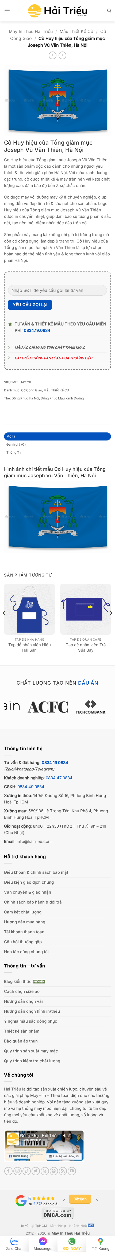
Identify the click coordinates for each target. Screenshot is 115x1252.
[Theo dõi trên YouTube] (72, 1171)
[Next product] (52, 55)
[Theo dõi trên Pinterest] (54, 1171)
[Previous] (4, 623)
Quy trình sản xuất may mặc (31, 1050)
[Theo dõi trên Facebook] (8, 1171)
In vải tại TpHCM (34, 1226)
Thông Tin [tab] (14, 452)
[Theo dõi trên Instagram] (17, 1171)
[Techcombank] (57, 707)
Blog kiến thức (18, 981)
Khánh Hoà (78, 1226)
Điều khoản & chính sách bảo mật (36, 872)
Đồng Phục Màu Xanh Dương (62, 398)
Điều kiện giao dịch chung (29, 882)
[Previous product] (62, 55)
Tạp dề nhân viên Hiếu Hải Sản (29, 647)
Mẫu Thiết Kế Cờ (76, 31)
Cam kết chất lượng (22, 912)
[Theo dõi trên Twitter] (36, 1171)
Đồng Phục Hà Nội (25, 398)
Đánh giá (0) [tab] (16, 444)
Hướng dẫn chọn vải (23, 1001)
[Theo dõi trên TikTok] (26, 1171)
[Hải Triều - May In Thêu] (57, 10)
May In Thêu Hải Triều (31, 31)
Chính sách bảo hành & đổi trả (33, 902)
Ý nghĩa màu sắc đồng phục (30, 1021)
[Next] (111, 623)
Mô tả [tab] (10, 436)
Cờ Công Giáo (31, 390)
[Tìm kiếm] (109, 11)
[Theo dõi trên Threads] (45, 1171)
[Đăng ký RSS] (63, 1171)
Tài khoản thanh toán (24, 931)
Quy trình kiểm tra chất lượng (32, 1060)
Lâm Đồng (58, 1226)
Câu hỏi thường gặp (23, 941)
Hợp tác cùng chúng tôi (26, 951)
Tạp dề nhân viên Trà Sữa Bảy (86, 647)
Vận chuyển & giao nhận (27, 892)
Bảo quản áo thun (21, 1041)
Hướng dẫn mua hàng (24, 921)
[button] (7, 10)
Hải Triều (12, 1089)
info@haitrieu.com (34, 841)
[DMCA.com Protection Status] (57, 1213)
